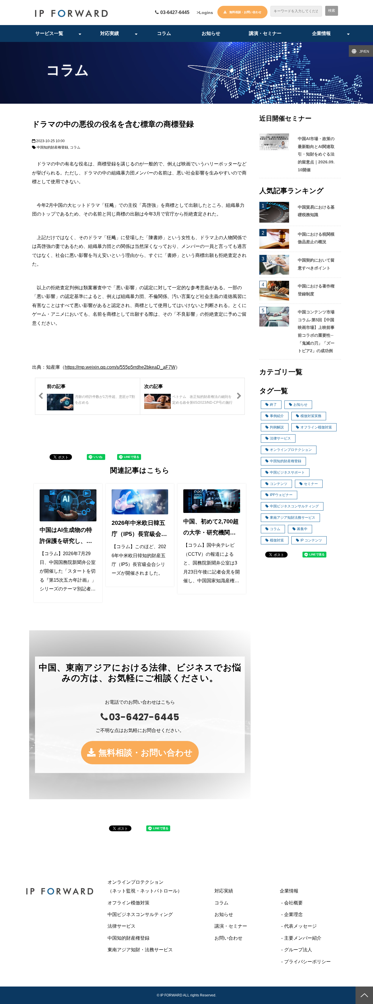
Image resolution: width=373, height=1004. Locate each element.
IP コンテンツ (311, 540)
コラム (164, 33)
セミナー (311, 484)
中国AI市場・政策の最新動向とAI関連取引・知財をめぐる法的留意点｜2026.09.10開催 (316, 154)
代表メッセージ (300, 926)
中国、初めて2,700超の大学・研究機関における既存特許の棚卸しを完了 (211, 528)
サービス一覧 (49, 33)
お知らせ (211, 33)
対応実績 (109, 33)
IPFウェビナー (281, 495)
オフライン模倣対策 (316, 427)
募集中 (302, 529)
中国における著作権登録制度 (316, 290)
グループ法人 (298, 949)
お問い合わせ (228, 938)
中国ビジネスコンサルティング (294, 506)
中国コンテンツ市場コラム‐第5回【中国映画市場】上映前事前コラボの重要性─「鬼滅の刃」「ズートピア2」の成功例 (316, 331)
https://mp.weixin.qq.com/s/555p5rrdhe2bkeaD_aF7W (120, 367)
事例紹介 (277, 416)
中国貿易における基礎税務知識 (316, 211)
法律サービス (280, 438)
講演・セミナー (265, 33)
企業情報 (321, 33)
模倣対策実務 (310, 416)
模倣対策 (277, 540)
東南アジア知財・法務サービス (140, 949)
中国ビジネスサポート (287, 472)
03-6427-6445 (174, 12)
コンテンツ (278, 484)
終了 (273, 405)
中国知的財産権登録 (52, 147)
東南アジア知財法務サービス (292, 518)
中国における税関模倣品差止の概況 (316, 238)
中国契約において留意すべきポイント (316, 264)
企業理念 (293, 914)
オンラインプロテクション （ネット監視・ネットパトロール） (156, 886)
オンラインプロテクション (291, 450)
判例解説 (277, 427)
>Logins (205, 12)
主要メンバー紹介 (302, 938)
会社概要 (293, 902)
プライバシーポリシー (307, 961)
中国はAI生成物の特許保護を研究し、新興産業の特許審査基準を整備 (66, 536)
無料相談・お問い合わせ (245, 12)
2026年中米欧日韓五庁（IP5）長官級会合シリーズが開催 (139, 529)
